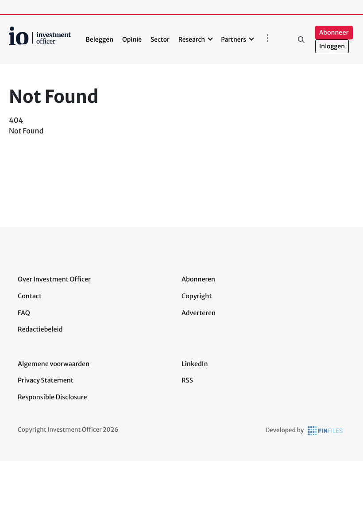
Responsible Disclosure (52, 397)
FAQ (24, 313)
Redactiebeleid (40, 329)
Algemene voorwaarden (53, 364)
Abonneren (198, 279)
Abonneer (333, 32)
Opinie (132, 39)
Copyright (197, 296)
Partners (233, 39)
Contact (30, 296)
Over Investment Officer (54, 279)
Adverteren (199, 313)
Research (191, 39)
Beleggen (99, 39)
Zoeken (301, 39)
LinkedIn (195, 364)
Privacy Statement (45, 380)
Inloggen (332, 46)
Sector (160, 39)
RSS (187, 380)
